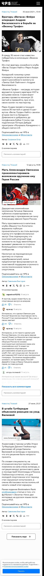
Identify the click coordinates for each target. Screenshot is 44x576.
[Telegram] (10, 144)
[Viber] (17, 144)
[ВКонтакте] (3, 144)
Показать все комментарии (16, 386)
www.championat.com (12, 438)
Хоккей (14, 12)
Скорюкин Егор (14, 140)
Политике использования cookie (16, 566)
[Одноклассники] (6, 144)
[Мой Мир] (24, 144)
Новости (5, 12)
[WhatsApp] (20, 144)
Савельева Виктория (16, 281)
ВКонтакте (26, 135)
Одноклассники (10, 135)
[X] (13, 144)
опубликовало (9, 492)
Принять (21, 571)
